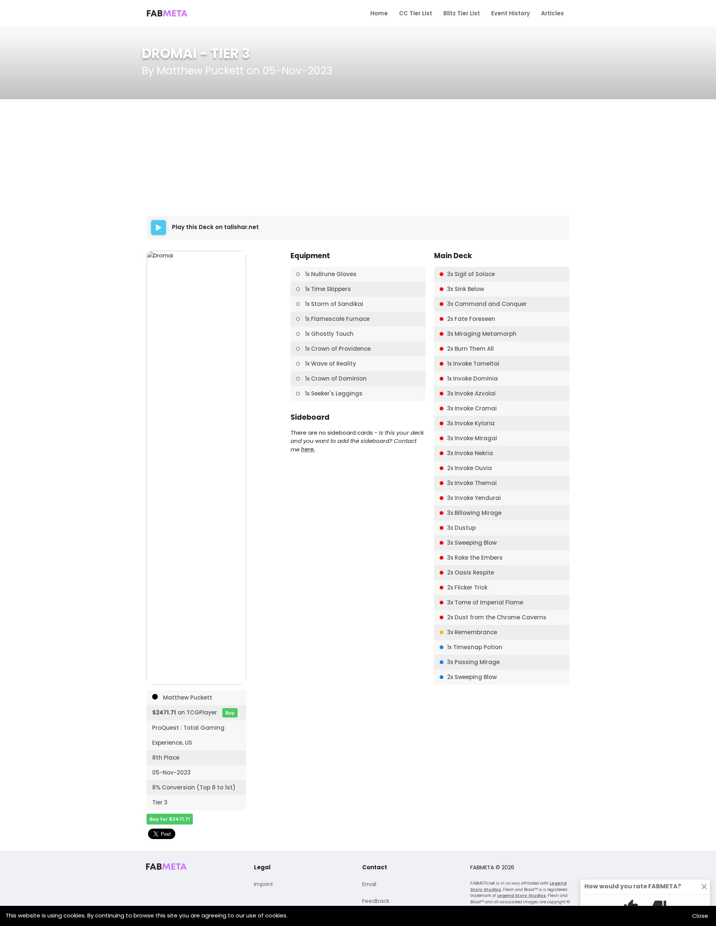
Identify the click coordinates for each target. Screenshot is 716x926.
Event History (510, 13)
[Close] (704, 886)
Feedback (375, 901)
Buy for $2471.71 (170, 819)
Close (700, 916)
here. (308, 449)
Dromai (169, 53)
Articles (552, 13)
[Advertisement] (358, 157)
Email (369, 884)
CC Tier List (415, 13)
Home (379, 13)
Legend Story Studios (521, 895)
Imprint (263, 884)
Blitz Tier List (461, 13)
